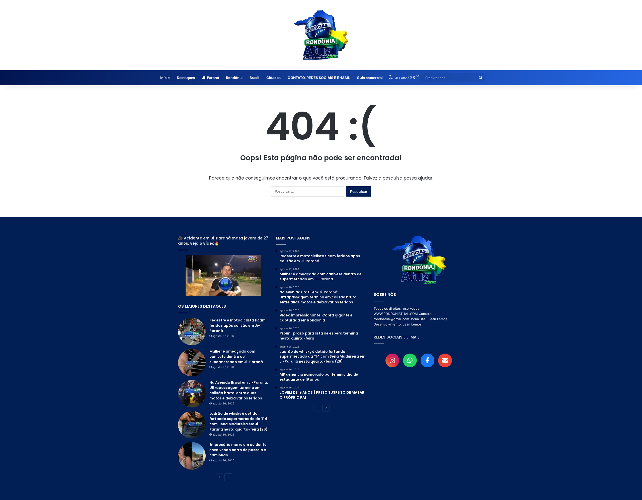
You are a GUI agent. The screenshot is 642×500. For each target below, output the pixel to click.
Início (165, 77)
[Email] (445, 360)
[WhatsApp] (410, 360)
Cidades (273, 77)
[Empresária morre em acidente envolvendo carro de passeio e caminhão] (192, 456)
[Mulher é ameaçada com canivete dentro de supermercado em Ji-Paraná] (192, 362)
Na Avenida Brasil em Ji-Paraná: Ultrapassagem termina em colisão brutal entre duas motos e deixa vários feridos (238, 390)
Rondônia (234, 77)
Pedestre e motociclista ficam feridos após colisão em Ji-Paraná (237, 325)
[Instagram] (392, 360)
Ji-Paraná (210, 77)
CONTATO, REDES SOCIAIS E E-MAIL (319, 77)
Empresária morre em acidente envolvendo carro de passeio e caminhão (238, 450)
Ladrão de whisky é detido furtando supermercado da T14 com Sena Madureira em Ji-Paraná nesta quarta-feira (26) (238, 421)
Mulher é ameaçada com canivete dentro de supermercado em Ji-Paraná (236, 356)
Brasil (254, 77)
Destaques (186, 77)
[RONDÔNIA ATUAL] (321, 35)
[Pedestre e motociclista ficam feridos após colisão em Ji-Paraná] (192, 331)
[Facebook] (427, 360)
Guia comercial (370, 77)
